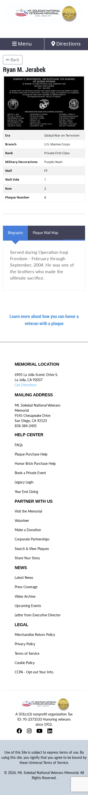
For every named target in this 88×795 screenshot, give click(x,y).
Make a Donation (28, 530)
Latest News (24, 577)
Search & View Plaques (32, 549)
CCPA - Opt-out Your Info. (34, 672)
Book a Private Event (30, 473)
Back (14, 59)
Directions (68, 43)
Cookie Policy (25, 663)
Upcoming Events (28, 606)
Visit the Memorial (28, 511)
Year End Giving (26, 492)
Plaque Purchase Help (31, 454)
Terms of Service (27, 653)
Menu (24, 43)
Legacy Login (24, 482)
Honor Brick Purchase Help (35, 463)
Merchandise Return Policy (35, 634)
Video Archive (25, 596)
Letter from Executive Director (38, 615)
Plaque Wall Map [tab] (45, 233)
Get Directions (26, 385)
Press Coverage (26, 587)
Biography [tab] (15, 233)
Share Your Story (27, 558)
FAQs (19, 445)
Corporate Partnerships (32, 539)
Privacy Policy (25, 644)
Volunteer (22, 520)
